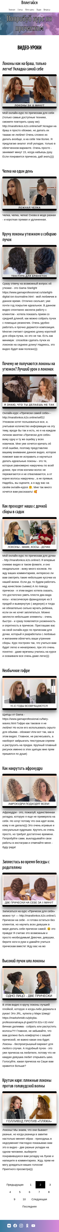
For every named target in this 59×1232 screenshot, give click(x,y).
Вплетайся (29, 2)
